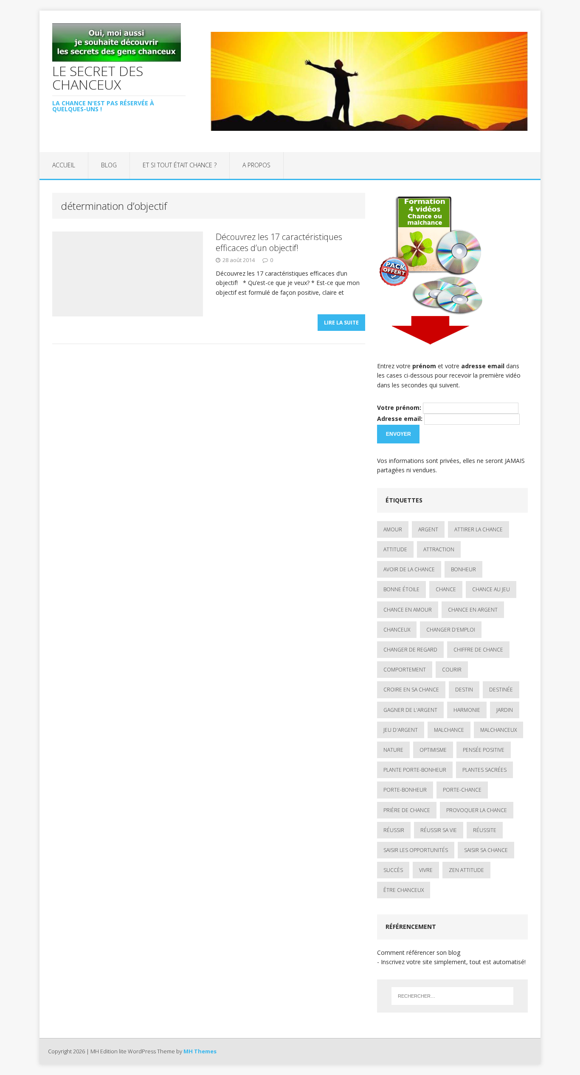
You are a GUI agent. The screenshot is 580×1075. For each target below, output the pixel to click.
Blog (109, 165)
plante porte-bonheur (414, 769)
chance (446, 589)
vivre (426, 870)
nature (393, 749)
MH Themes (200, 1051)
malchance (449, 730)
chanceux (396, 629)
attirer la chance (478, 529)
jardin (504, 710)
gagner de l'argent (410, 710)
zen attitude (466, 870)
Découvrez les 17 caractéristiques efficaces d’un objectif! (279, 242)
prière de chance (406, 810)
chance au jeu (491, 589)
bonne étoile (401, 589)
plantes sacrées (484, 769)
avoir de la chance (409, 569)
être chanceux (403, 890)
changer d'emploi (450, 629)
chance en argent (473, 609)
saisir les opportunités (415, 850)
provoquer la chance (476, 810)
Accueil (63, 165)
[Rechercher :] (452, 996)
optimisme (433, 749)
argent (428, 529)
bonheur (463, 569)
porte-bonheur (405, 789)
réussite (484, 830)
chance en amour (407, 609)
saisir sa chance (486, 850)
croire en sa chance (411, 689)
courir (452, 669)
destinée (501, 689)
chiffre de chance (478, 649)
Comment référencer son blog (418, 952)
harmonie (466, 710)
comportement (404, 669)
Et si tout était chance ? (180, 165)
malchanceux (498, 730)
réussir (393, 830)
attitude (395, 549)
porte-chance (462, 789)
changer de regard (410, 649)
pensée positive (483, 749)
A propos (256, 165)
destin (464, 689)
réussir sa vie (438, 830)
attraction (438, 549)
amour (392, 529)
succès (393, 870)
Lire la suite (341, 322)
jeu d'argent (400, 730)
